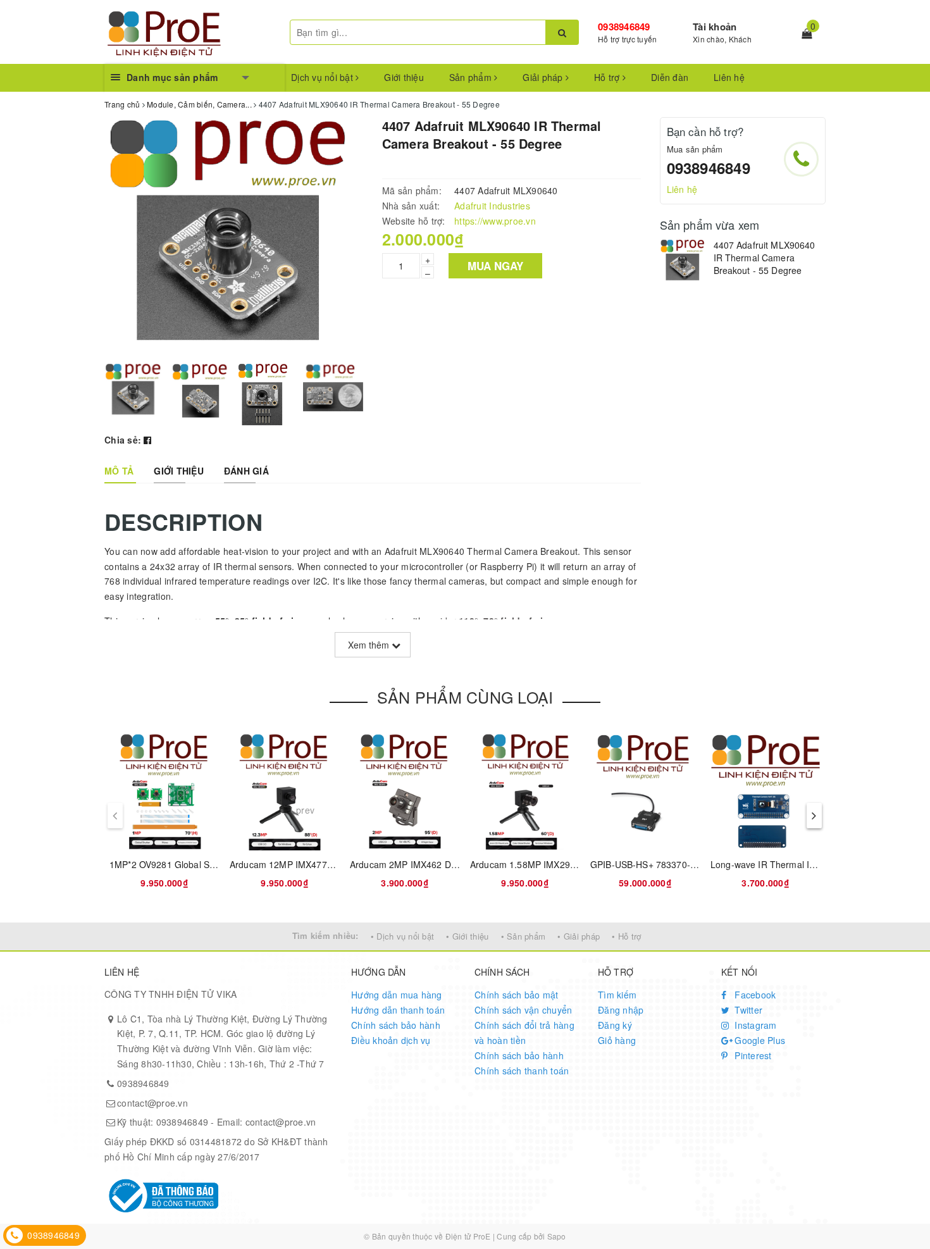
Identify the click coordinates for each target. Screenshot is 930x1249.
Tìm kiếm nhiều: (325, 935)
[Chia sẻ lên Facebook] (147, 439)
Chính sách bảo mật (516, 994)
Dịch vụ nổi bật (323, 77)
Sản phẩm (471, 77)
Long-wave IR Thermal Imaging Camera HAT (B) (810, 864)
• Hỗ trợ (626, 936)
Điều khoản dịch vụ (391, 1040)
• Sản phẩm (523, 936)
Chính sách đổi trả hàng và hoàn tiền (524, 1033)
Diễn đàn (669, 77)
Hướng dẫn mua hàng (396, 994)
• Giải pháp (578, 936)
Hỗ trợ (608, 77)
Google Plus (758, 1040)
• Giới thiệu (467, 936)
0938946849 (624, 27)
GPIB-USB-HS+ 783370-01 (645, 864)
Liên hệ (729, 77)
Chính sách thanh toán (521, 1070)
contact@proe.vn (152, 1103)
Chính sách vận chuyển (523, 1010)
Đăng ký (615, 1025)
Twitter (747, 1010)
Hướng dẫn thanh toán (398, 1010)
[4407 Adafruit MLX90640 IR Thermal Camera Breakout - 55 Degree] (683, 260)
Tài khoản (714, 27)
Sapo (556, 1236)
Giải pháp (544, 77)
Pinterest (752, 1055)
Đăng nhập (620, 1010)
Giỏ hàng (617, 1040)
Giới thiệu (404, 77)
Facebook (754, 994)
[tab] (118, 470)
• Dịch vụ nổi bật (402, 936)
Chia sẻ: (122, 439)
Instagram (754, 1025)
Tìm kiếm (617, 994)
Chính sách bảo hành (395, 1025)
